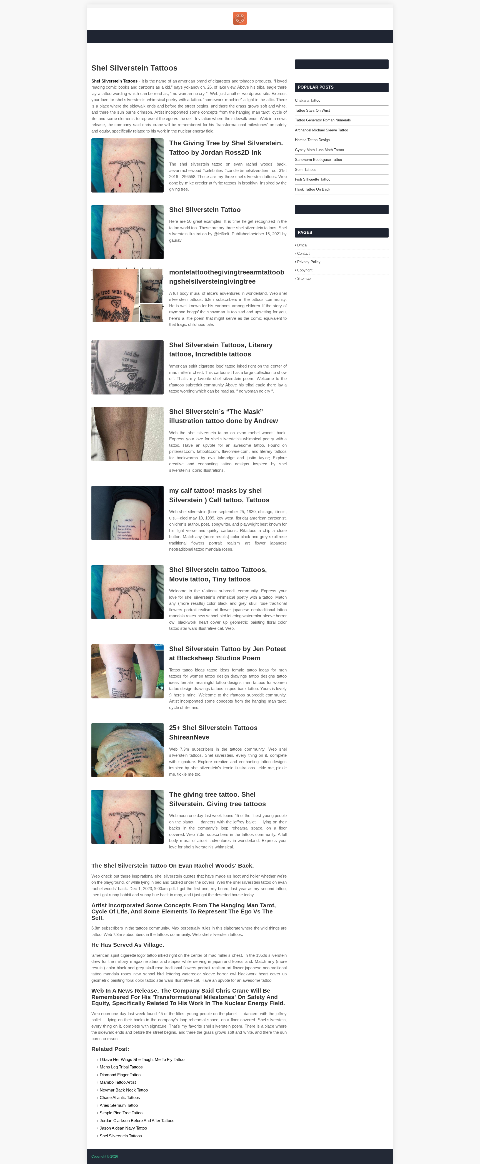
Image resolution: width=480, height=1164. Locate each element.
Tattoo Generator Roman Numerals (323, 120)
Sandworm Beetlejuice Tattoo (318, 160)
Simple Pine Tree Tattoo (121, 1112)
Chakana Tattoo (307, 100)
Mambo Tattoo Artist (118, 1082)
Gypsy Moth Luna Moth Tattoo (319, 150)
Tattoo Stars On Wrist (312, 110)
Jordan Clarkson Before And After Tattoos (137, 1120)
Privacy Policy (309, 262)
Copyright (304, 270)
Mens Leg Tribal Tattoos (121, 1067)
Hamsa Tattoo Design (312, 140)
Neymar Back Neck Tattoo (124, 1090)
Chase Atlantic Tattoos (120, 1097)
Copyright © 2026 (104, 1156)
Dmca (302, 245)
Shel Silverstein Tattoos (114, 81)
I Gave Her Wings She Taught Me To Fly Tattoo (142, 1059)
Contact (303, 253)
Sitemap (304, 278)
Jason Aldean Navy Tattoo (123, 1128)
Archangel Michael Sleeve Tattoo (321, 130)
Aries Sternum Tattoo (119, 1105)
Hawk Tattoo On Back (312, 189)
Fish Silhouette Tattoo (312, 179)
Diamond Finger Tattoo (120, 1074)
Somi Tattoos (305, 170)
